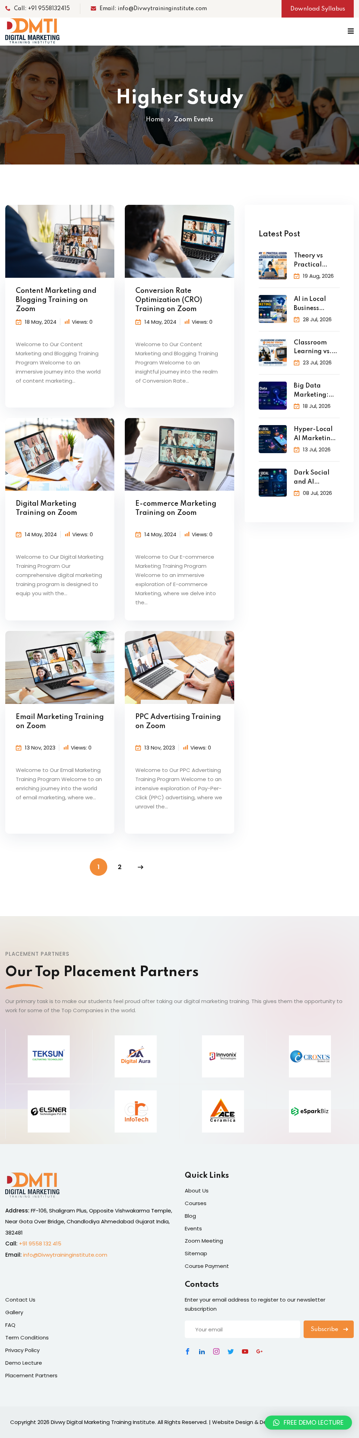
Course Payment (207, 1266)
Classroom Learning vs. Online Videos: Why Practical (316, 348)
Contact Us (20, 1299)
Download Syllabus (317, 9)
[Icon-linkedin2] (202, 1351)
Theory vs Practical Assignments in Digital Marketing (313, 261)
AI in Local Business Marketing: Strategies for (315, 304)
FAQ (10, 1325)
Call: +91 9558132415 (42, 9)
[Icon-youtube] (245, 1351)
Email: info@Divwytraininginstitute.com (153, 9)
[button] (308, 1423)
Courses (195, 1203)
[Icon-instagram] (216, 1351)
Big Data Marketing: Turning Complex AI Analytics (312, 391)
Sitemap (196, 1253)
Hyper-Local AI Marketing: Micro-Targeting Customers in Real (315, 434)
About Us (197, 1190)
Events (193, 1228)
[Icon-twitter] (230, 1351)
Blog (190, 1215)
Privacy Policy (22, 1350)
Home (155, 119)
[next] (140, 867)
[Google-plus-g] (259, 1351)
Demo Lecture (23, 1362)
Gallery (14, 1312)
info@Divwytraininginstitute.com (65, 1254)
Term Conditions (27, 1337)
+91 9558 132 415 (40, 1243)
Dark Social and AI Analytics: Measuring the (316, 478)
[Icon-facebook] (187, 1351)
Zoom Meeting (204, 1240)
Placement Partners (31, 1375)
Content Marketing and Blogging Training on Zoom (56, 300)
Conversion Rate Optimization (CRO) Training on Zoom (168, 300)
